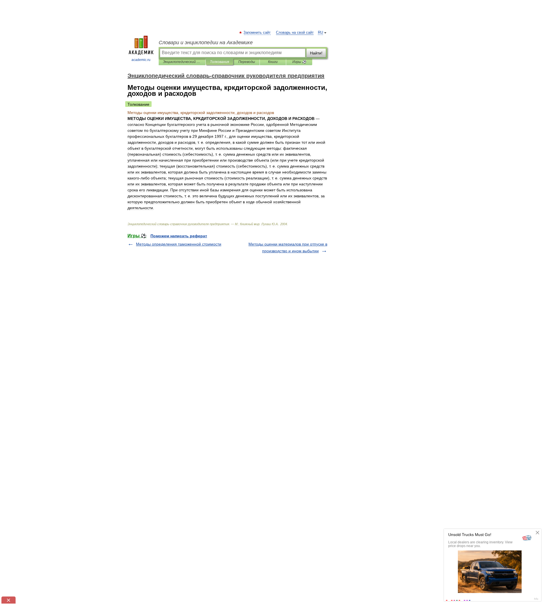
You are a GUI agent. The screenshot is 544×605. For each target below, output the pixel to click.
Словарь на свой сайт (295, 33)
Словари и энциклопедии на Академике (206, 42)
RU (320, 33)
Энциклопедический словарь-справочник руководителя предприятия (182, 62)
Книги (273, 62)
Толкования (219, 62)
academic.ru (140, 60)
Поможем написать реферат (178, 236)
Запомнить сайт (257, 33)
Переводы (246, 62)
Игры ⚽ (299, 62)
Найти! (316, 53)
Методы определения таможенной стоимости (178, 244)
